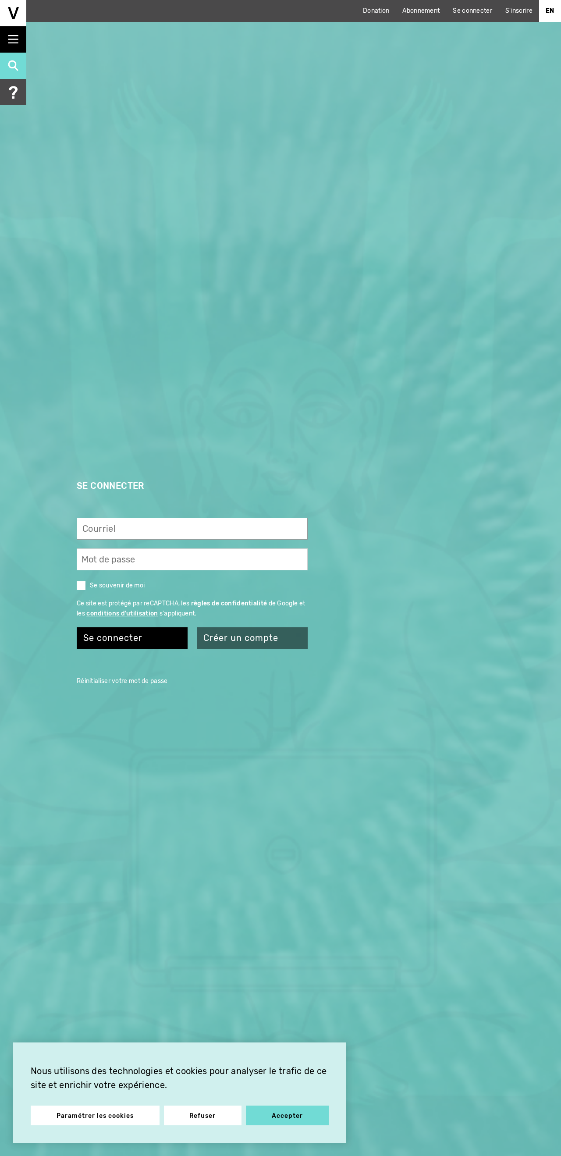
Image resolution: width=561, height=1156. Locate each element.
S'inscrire (519, 10)
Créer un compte (240, 638)
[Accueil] (13, 13)
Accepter (287, 1116)
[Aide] (13, 92)
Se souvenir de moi (117, 585)
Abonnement (421, 10)
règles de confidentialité (229, 603)
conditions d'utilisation (122, 613)
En (550, 10)
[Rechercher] (13, 66)
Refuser (202, 1116)
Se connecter (472, 10)
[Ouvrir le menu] (13, 39)
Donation (376, 10)
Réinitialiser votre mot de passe (122, 681)
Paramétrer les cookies (95, 1116)
